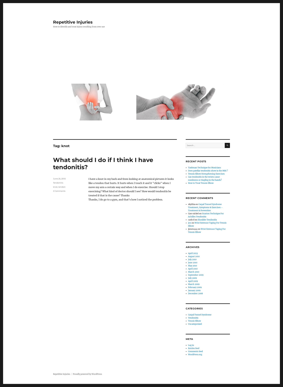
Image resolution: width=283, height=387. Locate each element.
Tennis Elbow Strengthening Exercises (206, 174)
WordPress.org (195, 354)
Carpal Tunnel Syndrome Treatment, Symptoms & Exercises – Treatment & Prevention (205, 207)
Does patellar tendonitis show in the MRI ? (208, 170)
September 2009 (196, 275)
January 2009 (194, 290)
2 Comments (59, 191)
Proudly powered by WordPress (87, 374)
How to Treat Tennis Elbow (201, 183)
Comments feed (195, 351)
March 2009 (194, 284)
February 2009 (195, 287)
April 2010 (193, 269)
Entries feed (193, 348)
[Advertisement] (142, 57)
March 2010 (193, 272)
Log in (191, 345)
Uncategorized (195, 324)
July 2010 (192, 259)
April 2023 (193, 253)
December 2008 (195, 293)
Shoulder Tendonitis (207, 220)
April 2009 (193, 281)
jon (189, 223)
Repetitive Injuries (73, 22)
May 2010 (192, 265)
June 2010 (192, 262)
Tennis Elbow (194, 321)
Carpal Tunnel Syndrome (199, 315)
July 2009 (192, 278)
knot (55, 187)
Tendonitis (58, 183)
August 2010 (194, 256)
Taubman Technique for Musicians (204, 167)
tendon (61, 187)
